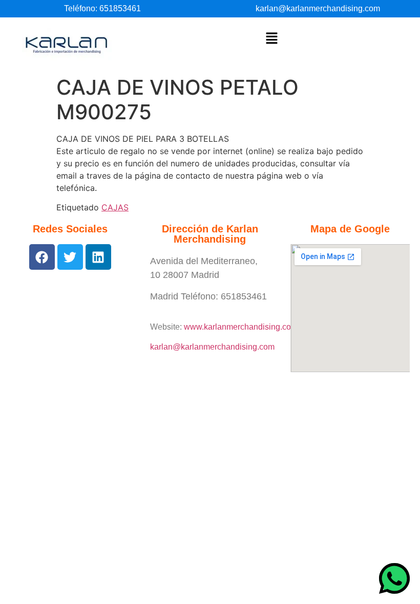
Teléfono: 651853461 (102, 8)
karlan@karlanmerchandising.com (318, 8)
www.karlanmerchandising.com (241, 326)
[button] (271, 39)
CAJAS (115, 207)
